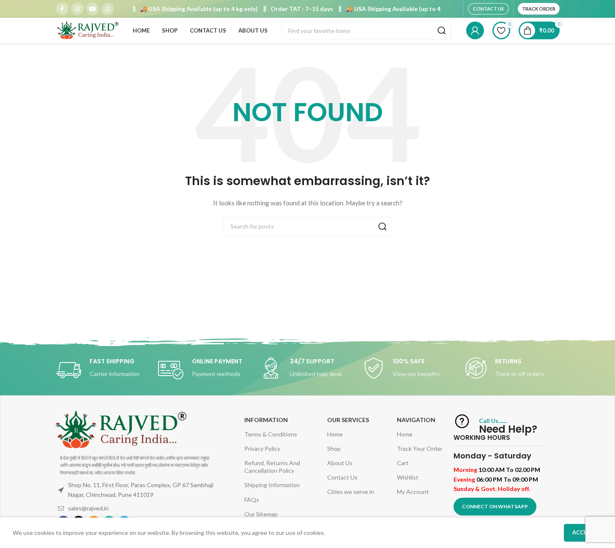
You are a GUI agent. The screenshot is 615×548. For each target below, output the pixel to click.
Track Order (538, 8)
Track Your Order (420, 448)
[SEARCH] (441, 30)
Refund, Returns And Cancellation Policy (272, 466)
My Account (413, 491)
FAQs (251, 499)
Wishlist (407, 477)
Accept (583, 532)
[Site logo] (87, 29)
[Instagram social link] (77, 9)
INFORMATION (266, 419)
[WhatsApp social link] (107, 9)
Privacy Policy (262, 448)
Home (335, 434)
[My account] (475, 30)
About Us (340, 462)
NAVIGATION (416, 419)
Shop (334, 448)
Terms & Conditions (270, 434)
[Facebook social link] (62, 9)
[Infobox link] (103, 370)
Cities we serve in (350, 491)
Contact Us (488, 8)
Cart (403, 462)
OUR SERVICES (348, 419)
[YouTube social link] (92, 9)
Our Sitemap (261, 514)
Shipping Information (272, 484)
